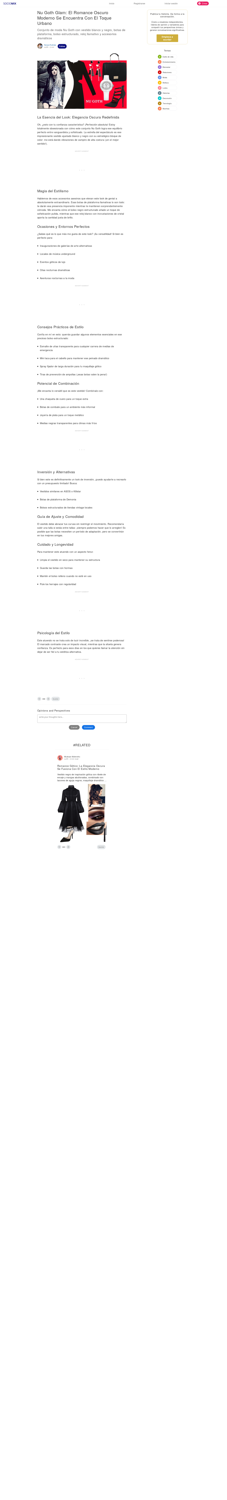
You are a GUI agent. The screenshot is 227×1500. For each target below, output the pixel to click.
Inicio (111, 3)
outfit (46, 47)
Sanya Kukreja (50, 45)
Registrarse (139, 3)
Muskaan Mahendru (72, 757)
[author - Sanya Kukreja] (40, 46)
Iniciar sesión (171, 3)
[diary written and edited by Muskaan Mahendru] (60, 758)
